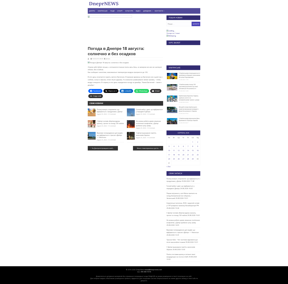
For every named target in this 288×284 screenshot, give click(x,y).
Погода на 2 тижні (173, 33)
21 (188, 155)
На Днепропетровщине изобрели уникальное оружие (105, 148)
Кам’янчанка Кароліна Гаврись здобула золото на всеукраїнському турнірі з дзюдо (189, 98)
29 (193, 159)
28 (188, 159)
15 (193, 150)
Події (112, 11)
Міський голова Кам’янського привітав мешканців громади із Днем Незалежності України (188, 109)
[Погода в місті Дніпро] (183, 31)
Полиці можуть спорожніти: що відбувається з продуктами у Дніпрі (109, 111)
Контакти (159, 11)
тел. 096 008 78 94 (144, 272)
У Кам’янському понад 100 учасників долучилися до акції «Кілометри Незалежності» (188, 86)
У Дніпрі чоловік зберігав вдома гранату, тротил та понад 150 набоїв (110, 122)
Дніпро (92, 11)
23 (198, 155)
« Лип (168, 166)
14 (188, 150)
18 (174, 155)
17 (169, 155)
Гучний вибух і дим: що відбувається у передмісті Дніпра (149, 111)
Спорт (120, 11)
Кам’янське (103, 11)
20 (183, 155)
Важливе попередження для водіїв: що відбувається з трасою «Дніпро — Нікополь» (110, 135)
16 (198, 150)
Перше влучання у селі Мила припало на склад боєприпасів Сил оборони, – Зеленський (181, 195)
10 (169, 150)
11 (174, 150)
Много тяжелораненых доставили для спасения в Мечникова (150, 148)
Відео (138, 11)
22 (193, 155)
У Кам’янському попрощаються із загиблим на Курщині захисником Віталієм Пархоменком (189, 75)
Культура (129, 11)
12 (179, 150)
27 (183, 159)
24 (169, 159)
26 (179, 159)
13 (183, 150)
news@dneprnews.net (153, 270)
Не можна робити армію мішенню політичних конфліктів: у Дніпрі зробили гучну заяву (148, 123)
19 (179, 155)
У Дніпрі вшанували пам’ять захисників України (146, 134)
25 (174, 159)
